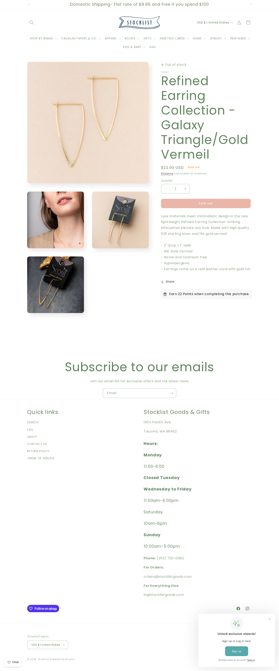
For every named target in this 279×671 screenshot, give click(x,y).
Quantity (167, 181)
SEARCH (33, 422)
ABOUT (32, 437)
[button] (31, 22)
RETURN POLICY (38, 451)
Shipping (167, 173)
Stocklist (43, 659)
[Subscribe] (171, 393)
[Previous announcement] (28, 4)
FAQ (30, 430)
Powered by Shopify (62, 659)
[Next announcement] (250, 4)
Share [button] (170, 282)
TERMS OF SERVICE (41, 458)
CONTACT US (37, 444)
